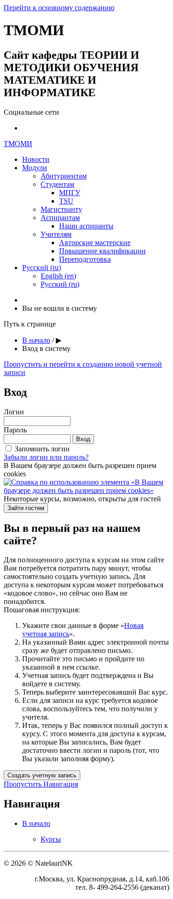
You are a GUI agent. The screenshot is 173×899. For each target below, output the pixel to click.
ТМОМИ (18, 144)
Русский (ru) (41, 267)
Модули (34, 168)
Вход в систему (46, 348)
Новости (35, 159)
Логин (14, 412)
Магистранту (61, 209)
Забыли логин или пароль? (46, 457)
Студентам (57, 184)
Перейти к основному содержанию (59, 8)
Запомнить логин (42, 449)
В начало (36, 340)
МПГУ (69, 193)
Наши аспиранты (86, 226)
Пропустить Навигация (41, 784)
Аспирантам (60, 218)
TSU (66, 201)
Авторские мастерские (95, 242)
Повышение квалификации (102, 251)
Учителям (56, 234)
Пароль (15, 430)
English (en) (58, 276)
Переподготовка (85, 259)
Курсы (51, 839)
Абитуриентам (64, 176)
